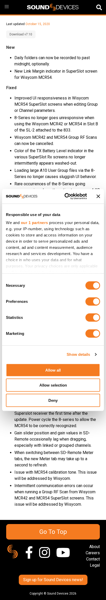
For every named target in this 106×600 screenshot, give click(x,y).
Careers (93, 552)
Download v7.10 (21, 34)
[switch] (92, 301)
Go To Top (53, 531)
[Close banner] (98, 196)
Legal (95, 565)
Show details (78, 354)
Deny (53, 400)
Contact (93, 559)
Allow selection (53, 385)
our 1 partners (34, 222)
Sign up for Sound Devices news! (53, 579)
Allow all (53, 370)
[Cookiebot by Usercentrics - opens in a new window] (65, 196)
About (94, 546)
